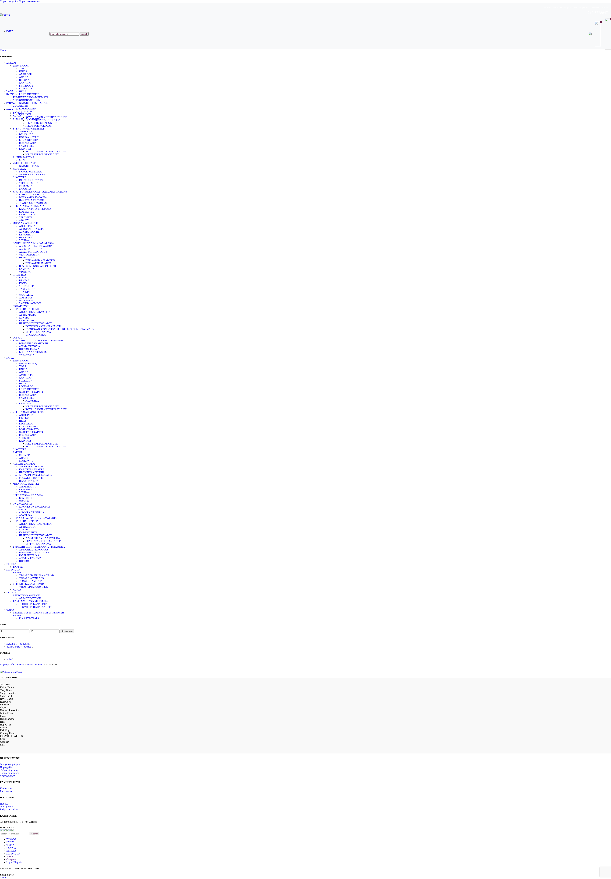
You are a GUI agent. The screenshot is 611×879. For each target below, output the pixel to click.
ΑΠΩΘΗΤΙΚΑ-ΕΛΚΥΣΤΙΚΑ (35, 312)
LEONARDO (26, 386)
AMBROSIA (26, 375)
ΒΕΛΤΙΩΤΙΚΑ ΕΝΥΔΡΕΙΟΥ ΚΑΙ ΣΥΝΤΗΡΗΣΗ (38, 612)
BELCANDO (26, 134)
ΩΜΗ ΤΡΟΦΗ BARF (24, 163)
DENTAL (24, 280)
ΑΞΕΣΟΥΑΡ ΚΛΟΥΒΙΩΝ (26, 100)
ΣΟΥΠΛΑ (24, 240)
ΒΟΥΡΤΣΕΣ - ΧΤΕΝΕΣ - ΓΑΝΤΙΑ (43, 326)
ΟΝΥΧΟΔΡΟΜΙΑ (22, 503)
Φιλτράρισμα (67, 631)
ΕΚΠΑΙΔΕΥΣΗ (21, 306)
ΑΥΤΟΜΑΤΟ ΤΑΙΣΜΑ (31, 229)
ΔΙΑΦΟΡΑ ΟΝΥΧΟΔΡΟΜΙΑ (34, 506)
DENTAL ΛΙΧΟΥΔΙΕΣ (31, 180)
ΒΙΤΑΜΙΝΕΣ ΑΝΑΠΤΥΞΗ (33, 343)
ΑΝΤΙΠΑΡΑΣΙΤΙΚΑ (23, 157)
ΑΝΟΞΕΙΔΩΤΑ (27, 226)
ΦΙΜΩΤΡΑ (25, 271)
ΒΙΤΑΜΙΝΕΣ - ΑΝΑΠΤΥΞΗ (34, 552)
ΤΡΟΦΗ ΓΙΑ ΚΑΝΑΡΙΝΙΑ (33, 604)
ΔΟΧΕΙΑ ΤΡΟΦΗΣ (29, 231)
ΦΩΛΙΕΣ (24, 220)
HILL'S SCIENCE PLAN (38, 125)
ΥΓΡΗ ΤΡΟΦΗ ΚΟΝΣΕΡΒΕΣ (28, 128)
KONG (23, 283)
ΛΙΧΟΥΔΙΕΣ (19, 177)
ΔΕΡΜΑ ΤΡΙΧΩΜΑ (29, 346)
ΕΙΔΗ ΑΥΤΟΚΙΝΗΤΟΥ (31, 194)
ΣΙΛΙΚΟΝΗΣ (26, 460)
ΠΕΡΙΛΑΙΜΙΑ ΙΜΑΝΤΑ (38, 263)
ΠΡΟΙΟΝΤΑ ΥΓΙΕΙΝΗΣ (31, 472)
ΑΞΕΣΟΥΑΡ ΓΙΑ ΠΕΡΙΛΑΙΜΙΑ (36, 246)
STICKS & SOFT (28, 183)
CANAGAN (25, 377)
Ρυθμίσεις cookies (9, 809)
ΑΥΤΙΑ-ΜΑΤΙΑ (27, 314)
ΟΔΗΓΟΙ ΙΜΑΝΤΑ (29, 254)
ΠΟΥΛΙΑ (11, 592)
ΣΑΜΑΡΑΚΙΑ (26, 269)
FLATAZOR (25, 380)
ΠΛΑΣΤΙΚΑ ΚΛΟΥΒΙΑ (32, 200)
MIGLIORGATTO (29, 429)
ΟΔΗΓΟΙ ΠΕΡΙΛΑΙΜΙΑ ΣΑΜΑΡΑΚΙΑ (33, 243)
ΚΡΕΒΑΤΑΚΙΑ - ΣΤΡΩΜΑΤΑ (28, 206)
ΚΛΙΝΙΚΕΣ (25, 148)
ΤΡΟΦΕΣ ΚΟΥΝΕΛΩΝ (31, 578)
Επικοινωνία (6, 791)
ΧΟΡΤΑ (17, 115)
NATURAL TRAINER (31, 392)
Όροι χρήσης (6, 806)
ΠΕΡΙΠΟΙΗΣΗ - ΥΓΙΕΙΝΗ (27, 521)
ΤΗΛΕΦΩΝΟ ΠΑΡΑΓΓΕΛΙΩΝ (595, 7)
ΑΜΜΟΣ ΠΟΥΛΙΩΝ (30, 598)
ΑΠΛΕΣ (23, 458)
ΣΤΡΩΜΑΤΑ (26, 217)
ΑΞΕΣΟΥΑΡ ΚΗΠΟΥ (30, 249)
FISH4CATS (25, 418)
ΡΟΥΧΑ (17, 337)
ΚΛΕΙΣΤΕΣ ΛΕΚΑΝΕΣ (31, 469)
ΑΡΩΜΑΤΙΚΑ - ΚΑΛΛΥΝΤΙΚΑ (42, 538)
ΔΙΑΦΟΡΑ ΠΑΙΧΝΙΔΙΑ (31, 512)
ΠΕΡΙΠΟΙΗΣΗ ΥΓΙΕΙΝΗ (26, 309)
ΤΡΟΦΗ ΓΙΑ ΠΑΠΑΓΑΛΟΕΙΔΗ (36, 607)
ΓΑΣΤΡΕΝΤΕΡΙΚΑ (29, 555)
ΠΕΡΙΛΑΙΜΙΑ (26, 257)
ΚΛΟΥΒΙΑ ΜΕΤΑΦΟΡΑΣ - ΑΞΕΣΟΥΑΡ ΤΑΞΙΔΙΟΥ (40, 191)
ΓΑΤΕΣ (10, 357)
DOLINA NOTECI (29, 137)
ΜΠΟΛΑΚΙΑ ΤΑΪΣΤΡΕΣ (26, 223)
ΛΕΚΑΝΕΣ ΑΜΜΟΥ (24, 463)
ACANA (23, 372)
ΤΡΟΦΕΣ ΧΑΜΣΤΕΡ (30, 581)
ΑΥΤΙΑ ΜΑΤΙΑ (27, 526)
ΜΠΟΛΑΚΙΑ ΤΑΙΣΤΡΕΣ (26, 483)
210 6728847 (598, 13)
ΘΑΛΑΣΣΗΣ (26, 294)
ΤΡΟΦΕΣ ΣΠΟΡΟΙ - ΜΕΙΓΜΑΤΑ (30, 601)
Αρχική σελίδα (8, 664)
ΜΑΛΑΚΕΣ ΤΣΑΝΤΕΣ (31, 478)
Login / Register (14, 862)
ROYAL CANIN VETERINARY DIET (46, 151)
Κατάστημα (6, 788)
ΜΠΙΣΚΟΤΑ (25, 186)
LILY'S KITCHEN (29, 140)
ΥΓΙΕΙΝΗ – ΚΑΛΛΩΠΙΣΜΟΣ (29, 118)
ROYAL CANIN (28, 143)
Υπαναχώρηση (7, 775)
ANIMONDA (26, 131)
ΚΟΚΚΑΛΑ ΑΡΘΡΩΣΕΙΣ (32, 352)
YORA (23, 366)
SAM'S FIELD (27, 145)
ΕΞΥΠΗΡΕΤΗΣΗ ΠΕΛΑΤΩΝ (554, 7)
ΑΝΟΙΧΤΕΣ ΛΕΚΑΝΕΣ (32, 466)
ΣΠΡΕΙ (22, 160)
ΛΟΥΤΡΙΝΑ (25, 297)
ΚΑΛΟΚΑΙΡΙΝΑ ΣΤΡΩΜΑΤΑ (35, 208)
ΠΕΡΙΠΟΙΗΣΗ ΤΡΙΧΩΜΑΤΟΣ (35, 323)
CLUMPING (26, 455)
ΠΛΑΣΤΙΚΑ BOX (29, 481)
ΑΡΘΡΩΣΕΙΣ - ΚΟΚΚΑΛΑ (33, 549)
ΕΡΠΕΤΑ (11, 564)
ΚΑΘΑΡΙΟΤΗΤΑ (28, 320)
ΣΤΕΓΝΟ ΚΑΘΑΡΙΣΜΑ (38, 332)
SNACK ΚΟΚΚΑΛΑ (30, 171)
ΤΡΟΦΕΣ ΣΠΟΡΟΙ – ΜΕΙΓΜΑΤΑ (30, 97)
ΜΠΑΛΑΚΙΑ (26, 300)
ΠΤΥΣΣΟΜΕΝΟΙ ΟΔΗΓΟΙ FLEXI (37, 266)
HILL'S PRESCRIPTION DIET (42, 123)
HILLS (22, 383)
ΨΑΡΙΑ (10, 609)
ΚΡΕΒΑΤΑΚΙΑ (27, 214)
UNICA (23, 369)
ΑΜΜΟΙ (17, 452)
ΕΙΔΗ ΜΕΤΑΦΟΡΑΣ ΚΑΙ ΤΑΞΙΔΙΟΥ (32, 475)
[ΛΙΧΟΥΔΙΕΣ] (12, 672)
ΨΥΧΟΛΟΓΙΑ (26, 355)
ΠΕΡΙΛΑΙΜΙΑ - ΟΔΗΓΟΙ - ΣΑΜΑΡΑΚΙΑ (35, 518)
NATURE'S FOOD (29, 166)
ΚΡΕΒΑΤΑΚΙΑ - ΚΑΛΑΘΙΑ (28, 495)
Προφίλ (4, 803)
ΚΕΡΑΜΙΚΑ (26, 234)
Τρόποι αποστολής (9, 773)
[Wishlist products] (598, 34)
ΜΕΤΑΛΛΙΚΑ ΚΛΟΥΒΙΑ (33, 197)
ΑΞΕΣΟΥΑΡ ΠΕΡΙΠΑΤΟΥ (33, 251)
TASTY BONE (27, 289)
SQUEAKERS (27, 286)
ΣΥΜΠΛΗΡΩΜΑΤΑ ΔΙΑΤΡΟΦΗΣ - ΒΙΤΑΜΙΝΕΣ (39, 340)
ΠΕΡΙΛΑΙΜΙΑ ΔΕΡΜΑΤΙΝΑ (40, 260)
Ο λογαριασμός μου (10, 764)
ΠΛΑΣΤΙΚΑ (25, 237)
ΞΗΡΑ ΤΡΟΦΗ (21, 360)
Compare (11, 859)
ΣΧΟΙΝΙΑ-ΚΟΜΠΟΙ (30, 303)
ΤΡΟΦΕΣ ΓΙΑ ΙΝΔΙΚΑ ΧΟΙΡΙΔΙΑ (37, 575)
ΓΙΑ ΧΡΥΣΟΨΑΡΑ (29, 618)
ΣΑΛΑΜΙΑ (25, 188)
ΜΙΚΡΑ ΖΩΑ (13, 569)
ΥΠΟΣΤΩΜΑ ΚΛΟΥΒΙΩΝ (33, 586)
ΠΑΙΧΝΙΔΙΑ (19, 274)
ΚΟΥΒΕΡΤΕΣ (26, 211)
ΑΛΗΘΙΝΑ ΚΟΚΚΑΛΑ (32, 174)
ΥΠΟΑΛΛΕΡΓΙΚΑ (35, 334)
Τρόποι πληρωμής (9, 770)
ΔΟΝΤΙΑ (24, 317)
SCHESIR (24, 438)
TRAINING (25, 292)
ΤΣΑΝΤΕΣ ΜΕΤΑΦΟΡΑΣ (33, 203)
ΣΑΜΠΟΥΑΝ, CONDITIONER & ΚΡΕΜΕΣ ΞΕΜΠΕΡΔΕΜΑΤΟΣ (60, 329)
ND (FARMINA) (28, 363)
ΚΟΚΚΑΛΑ (19, 168)
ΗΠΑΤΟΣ (24, 561)
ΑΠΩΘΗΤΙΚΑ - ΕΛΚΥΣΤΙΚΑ (35, 523)
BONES (23, 277)
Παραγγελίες (6, 767)
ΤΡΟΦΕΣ (18, 106)
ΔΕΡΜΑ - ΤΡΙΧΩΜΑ (30, 558)
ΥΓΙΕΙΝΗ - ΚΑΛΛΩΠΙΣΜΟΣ (28, 584)
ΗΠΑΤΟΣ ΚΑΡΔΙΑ (29, 349)
